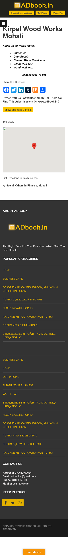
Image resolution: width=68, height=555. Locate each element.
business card (13, 278)
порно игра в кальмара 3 (20, 325)
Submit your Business (22, 12)
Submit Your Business (18, 385)
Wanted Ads (58, 12)
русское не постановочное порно (28, 316)
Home (6, 270)
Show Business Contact (18, 109)
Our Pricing (42, 12)
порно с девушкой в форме (22, 299)
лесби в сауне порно (18, 308)
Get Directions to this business (20, 178)
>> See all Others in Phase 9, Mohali (25, 185)
